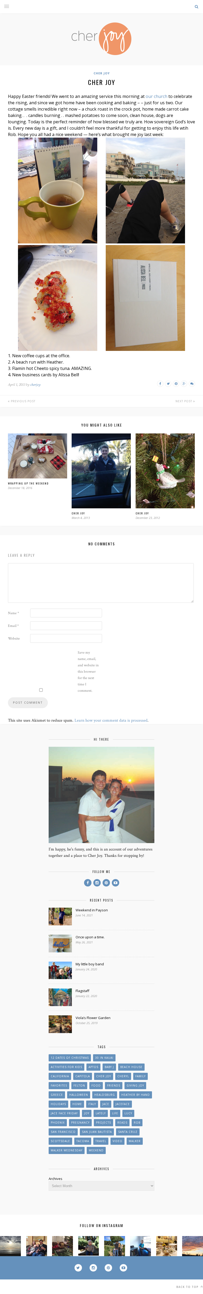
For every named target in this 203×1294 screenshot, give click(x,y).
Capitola (82, 1076)
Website (14, 638)
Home (77, 1104)
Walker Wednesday (66, 1150)
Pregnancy (80, 1122)
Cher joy (78, 513)
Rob (137, 1122)
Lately (101, 1113)
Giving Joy (135, 1085)
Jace (105, 1104)
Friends (113, 1085)
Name (13, 613)
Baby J (109, 1067)
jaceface (123, 1104)
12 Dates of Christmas (70, 1058)
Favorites (59, 1085)
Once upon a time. (90, 937)
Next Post (184, 401)
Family (140, 1076)
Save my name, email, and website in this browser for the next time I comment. (88, 671)
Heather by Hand (135, 1095)
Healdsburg (104, 1095)
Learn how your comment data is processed (111, 720)
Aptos (93, 1067)
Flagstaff (82, 990)
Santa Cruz (127, 1132)
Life (115, 1113)
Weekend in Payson (92, 910)
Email (13, 625)
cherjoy (35, 384)
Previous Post (22, 401)
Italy (92, 1104)
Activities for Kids (66, 1067)
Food (96, 1085)
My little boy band (90, 964)
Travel (100, 1141)
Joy (86, 1113)
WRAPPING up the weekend (28, 483)
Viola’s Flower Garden (93, 1017)
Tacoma (82, 1141)
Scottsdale (60, 1141)
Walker (135, 1141)
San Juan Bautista (97, 1132)
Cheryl (123, 1076)
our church (156, 96)
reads (122, 1122)
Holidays (58, 1104)
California (60, 1076)
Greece (57, 1095)
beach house (131, 1067)
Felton (79, 1085)
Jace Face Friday (64, 1113)
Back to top (188, 1287)
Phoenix (58, 1122)
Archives (55, 1178)
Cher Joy (102, 73)
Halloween (78, 1095)
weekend (96, 1150)
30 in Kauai (104, 1058)
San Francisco (63, 1132)
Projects (103, 1122)
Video (117, 1141)
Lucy (128, 1113)
